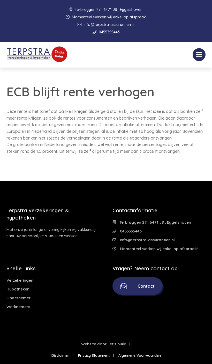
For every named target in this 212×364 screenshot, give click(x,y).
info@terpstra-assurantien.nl (108, 24)
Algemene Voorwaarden (139, 355)
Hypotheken (17, 289)
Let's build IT (119, 343)
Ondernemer (18, 297)
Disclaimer (60, 355)
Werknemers (18, 306)
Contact (146, 286)
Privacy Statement (94, 355)
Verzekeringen (19, 280)
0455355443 (109, 32)
